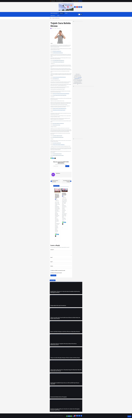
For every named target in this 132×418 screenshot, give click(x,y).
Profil (58, 15)
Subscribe (129, 416)
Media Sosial (53, 15)
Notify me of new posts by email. (56, 272)
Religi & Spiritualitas (54, 13)
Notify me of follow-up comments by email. (58, 270)
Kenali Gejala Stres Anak (56, 78)
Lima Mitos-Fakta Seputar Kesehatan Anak (58, 52)
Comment (52, 249)
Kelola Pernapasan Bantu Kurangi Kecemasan (58, 137)
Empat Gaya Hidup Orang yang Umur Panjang (58, 155)
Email (51, 261)
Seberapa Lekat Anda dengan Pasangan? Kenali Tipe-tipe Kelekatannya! (61, 93)
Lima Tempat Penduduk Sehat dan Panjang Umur (58, 60)
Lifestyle (61, 13)
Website (51, 266)
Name (51, 257)
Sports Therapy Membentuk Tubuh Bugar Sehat (58, 123)
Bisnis (66, 13)
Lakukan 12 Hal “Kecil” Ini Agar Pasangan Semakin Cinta (59, 108)
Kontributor (52, 28)
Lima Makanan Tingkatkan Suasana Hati (57, 135)
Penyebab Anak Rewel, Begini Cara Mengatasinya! (59, 144)
